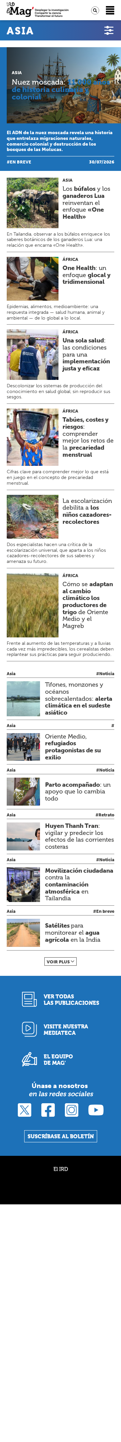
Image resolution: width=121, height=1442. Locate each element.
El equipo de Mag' (58, 1059)
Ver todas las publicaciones (71, 999)
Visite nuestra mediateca (66, 1029)
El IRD (60, 1169)
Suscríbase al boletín (61, 1136)
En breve (20, 161)
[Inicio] (38, 10)
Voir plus (58, 961)
